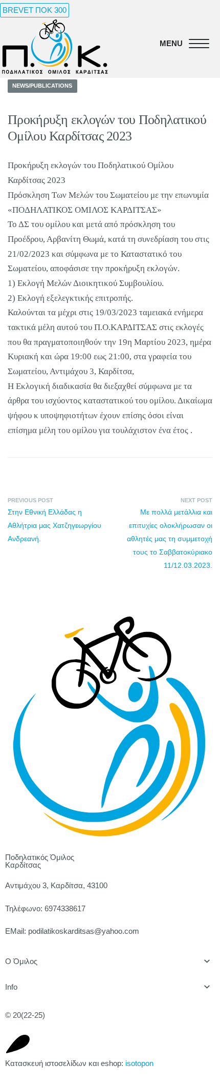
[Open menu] (183, 43)
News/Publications (42, 86)
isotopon (139, 1063)
